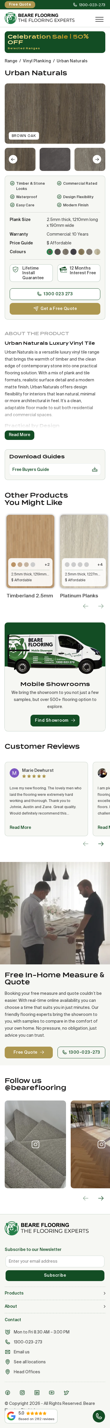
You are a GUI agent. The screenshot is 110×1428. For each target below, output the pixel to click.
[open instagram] (23, 1393)
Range (11, 61)
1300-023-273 (84, 1052)
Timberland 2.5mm (29, 595)
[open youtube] (52, 1393)
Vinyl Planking (37, 61)
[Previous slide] (85, 606)
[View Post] (35, 1144)
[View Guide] (95, 469)
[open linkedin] (38, 1393)
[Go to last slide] (13, 159)
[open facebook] (8, 1393)
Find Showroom (52, 720)
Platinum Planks (79, 595)
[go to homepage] (55, 1228)
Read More (20, 827)
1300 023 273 (58, 294)
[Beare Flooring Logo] (44, 18)
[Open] (99, 19)
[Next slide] (97, 159)
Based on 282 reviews (36, 1419)
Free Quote (25, 1052)
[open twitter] (67, 1393)
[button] (20, 159)
